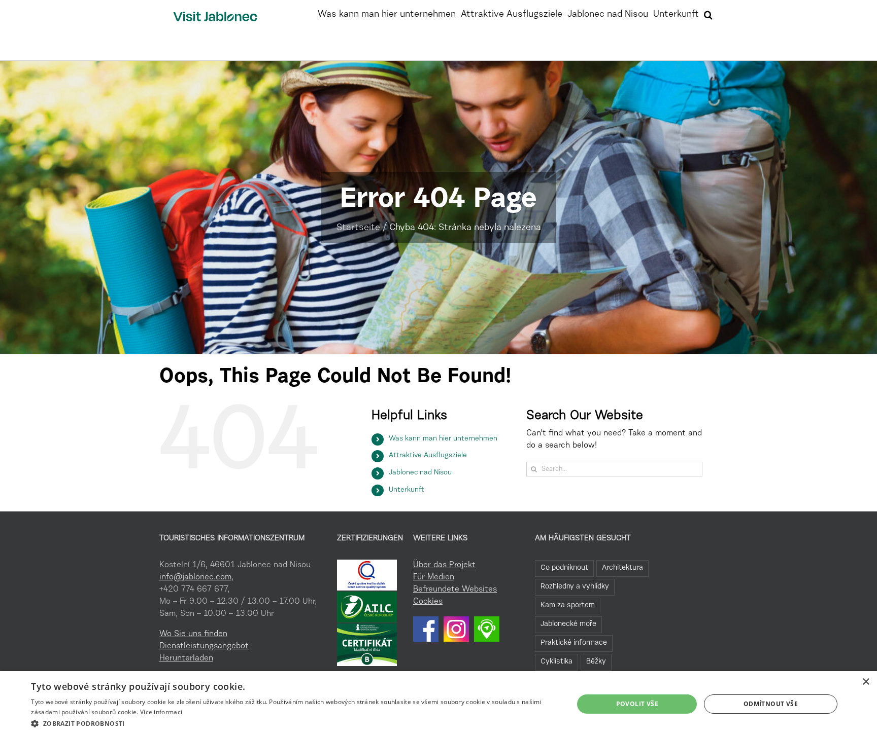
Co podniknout (564, 568)
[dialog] (438, 704)
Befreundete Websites (455, 589)
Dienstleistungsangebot (204, 646)
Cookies (428, 602)
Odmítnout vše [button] (771, 703)
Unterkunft (406, 490)
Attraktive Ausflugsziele (428, 455)
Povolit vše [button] (637, 703)
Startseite (358, 228)
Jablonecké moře (568, 624)
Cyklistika (556, 662)
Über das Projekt (444, 565)
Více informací (161, 712)
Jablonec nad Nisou (420, 472)
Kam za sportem (568, 605)
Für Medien (433, 577)
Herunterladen (186, 658)
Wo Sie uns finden (193, 634)
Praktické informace (574, 643)
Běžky (596, 662)
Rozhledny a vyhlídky (575, 587)
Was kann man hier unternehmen (443, 439)
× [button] (865, 682)
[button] (708, 13)
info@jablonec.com (195, 577)
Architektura (622, 568)
